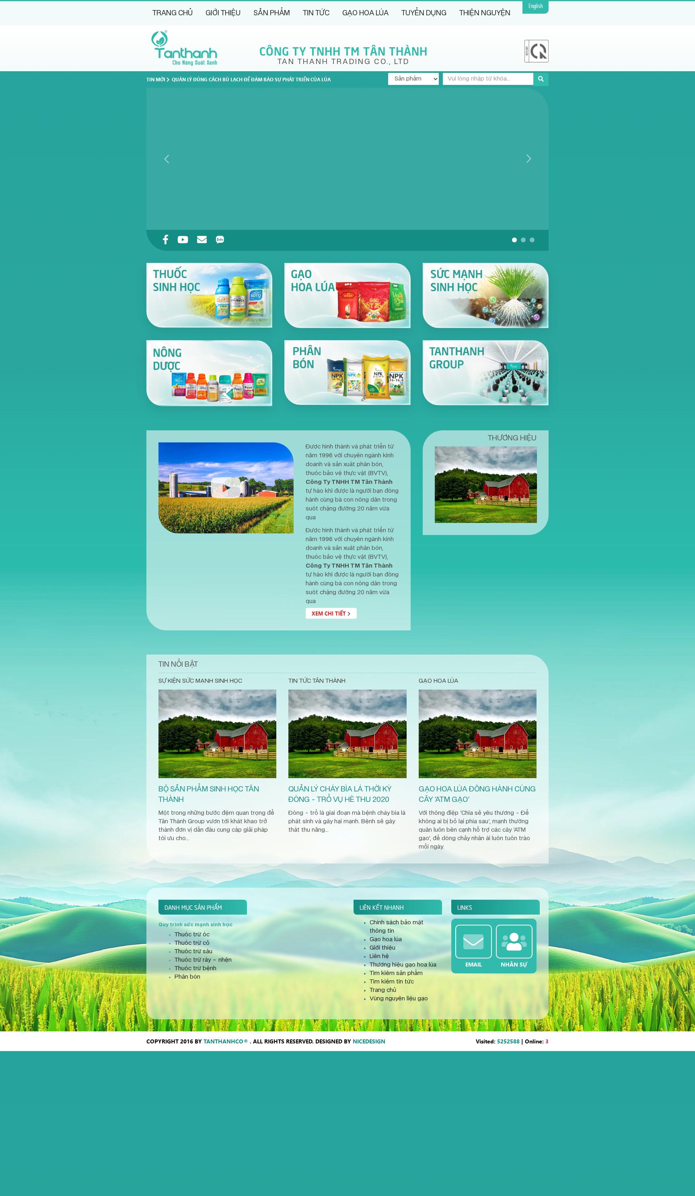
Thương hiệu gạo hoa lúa (403, 965)
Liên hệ (379, 956)
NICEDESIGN (369, 1041)
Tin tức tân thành (316, 681)
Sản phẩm (271, 13)
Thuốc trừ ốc (192, 935)
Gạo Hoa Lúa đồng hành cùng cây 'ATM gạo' (477, 794)
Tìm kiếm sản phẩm (396, 973)
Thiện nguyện (484, 13)
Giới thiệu (223, 13)
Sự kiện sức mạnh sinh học (200, 681)
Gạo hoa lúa (365, 13)
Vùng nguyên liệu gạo (399, 999)
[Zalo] (220, 240)
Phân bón (187, 977)
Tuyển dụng (423, 13)
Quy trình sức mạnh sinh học (195, 924)
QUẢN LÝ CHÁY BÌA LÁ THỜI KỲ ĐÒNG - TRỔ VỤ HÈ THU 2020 (339, 794)
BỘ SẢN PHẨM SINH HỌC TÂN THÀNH (208, 794)
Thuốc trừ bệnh (195, 968)
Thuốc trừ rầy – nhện (203, 960)
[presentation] (166, 159)
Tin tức (316, 13)
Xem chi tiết (330, 613)
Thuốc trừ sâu (193, 951)
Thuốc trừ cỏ (192, 943)
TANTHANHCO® (226, 1041)
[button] (514, 240)
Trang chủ (172, 13)
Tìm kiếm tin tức (392, 982)
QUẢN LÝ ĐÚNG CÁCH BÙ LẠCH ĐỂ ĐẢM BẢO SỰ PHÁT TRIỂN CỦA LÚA (251, 79)
